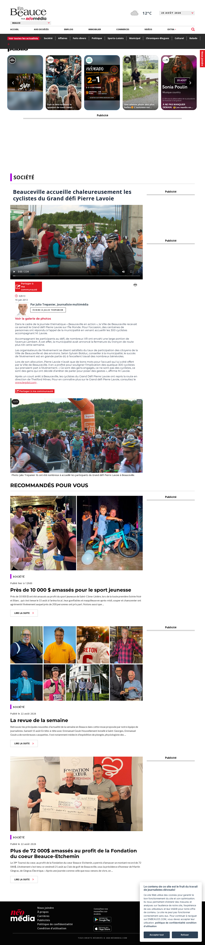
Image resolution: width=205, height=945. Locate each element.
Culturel (179, 38)
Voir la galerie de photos (33, 318)
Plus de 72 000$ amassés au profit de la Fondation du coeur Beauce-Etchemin (73, 853)
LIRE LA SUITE (22, 613)
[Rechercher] (193, 29)
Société (48, 38)
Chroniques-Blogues (157, 38)
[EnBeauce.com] (22, 919)
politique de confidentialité (170, 922)
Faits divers (79, 38)
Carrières (43, 916)
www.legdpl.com (26, 382)
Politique (97, 38)
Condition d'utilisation (51, 928)
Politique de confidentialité (55, 924)
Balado (193, 38)
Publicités (43, 920)
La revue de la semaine (39, 720)
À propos (43, 912)
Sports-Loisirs (116, 38)
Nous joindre (45, 908)
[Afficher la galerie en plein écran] (139, 401)
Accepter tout (157, 934)
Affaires (62, 38)
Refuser (185, 934)
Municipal (134, 38)
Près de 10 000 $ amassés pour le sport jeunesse (70, 590)
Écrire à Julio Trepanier (48, 310)
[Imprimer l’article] (135, 285)
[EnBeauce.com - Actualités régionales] (28, 13)
